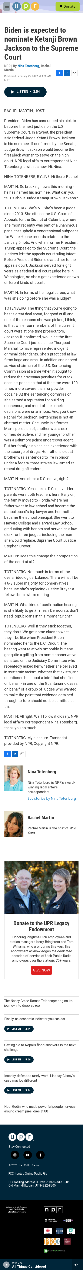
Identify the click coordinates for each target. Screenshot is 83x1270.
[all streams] (77, 1264)
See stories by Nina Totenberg (52, 798)
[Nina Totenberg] (13, 778)
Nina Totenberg (28, 66)
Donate (69, 6)
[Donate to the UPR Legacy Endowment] (41, 887)
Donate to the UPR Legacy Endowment (41, 926)
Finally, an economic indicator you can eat (34, 1019)
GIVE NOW (41, 970)
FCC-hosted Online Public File (28, 1173)
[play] (6, 1265)
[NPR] (53, 1210)
